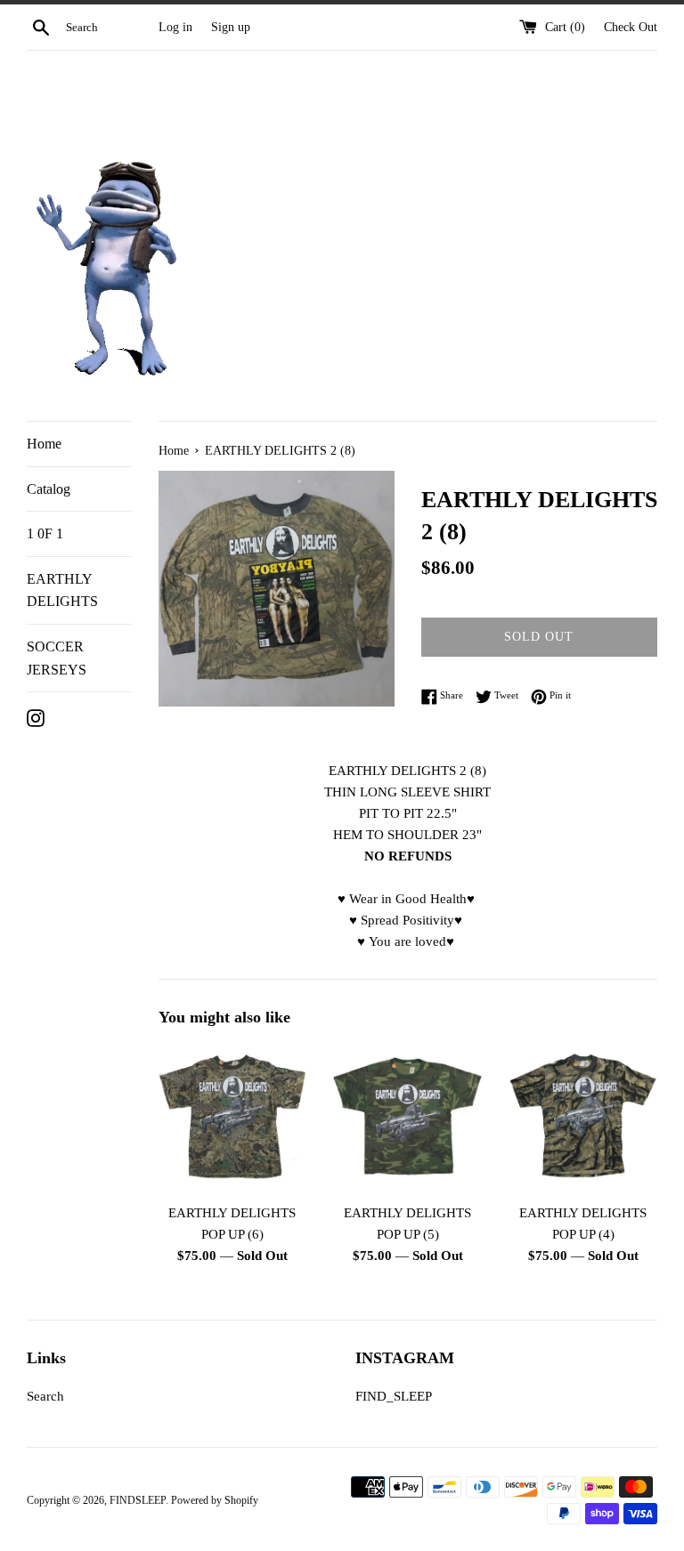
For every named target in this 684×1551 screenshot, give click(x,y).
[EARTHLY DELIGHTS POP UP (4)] (583, 1119)
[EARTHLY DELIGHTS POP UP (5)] (407, 1119)
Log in (175, 27)
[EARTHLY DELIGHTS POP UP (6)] (233, 1119)
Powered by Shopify (214, 1500)
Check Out (630, 27)
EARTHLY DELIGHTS (62, 590)
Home (44, 443)
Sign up (230, 27)
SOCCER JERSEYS (56, 658)
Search (45, 1396)
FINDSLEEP (138, 1500)
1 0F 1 (45, 533)
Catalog (48, 489)
